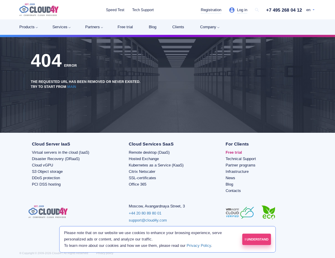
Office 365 (137, 184)
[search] (257, 10)
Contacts (233, 191)
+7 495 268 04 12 (284, 10)
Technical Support (241, 159)
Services (59, 27)
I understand (256, 239)
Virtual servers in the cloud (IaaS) (60, 152)
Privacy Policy (199, 245)
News (230, 178)
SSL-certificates (142, 178)
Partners (92, 27)
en (309, 10)
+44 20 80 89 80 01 (145, 213)
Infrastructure (237, 171)
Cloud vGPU (42, 165)
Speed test (115, 10)
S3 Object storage (47, 171)
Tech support (143, 10)
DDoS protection (46, 178)
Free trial (125, 27)
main (71, 87)
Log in (242, 10)
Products (27, 27)
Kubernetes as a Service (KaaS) (156, 165)
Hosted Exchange (144, 159)
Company (208, 27)
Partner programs (240, 165)
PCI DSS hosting (46, 184)
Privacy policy (104, 253)
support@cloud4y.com (148, 220)
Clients (178, 27)
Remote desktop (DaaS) (149, 152)
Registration (211, 10)
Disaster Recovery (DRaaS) (56, 159)
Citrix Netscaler (142, 171)
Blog (152, 27)
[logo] (39, 9)
